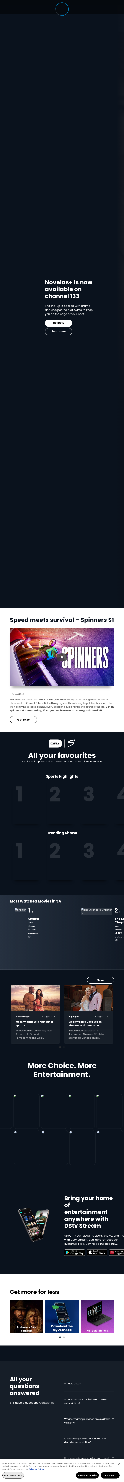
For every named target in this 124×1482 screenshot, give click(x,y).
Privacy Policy (36, 1469)
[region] (62, 1470)
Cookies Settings (13, 1475)
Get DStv (28, 323)
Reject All (110, 1475)
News (100, 980)
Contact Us (46, 1403)
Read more (29, 331)
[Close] (119, 1463)
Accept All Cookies (87, 1475)
